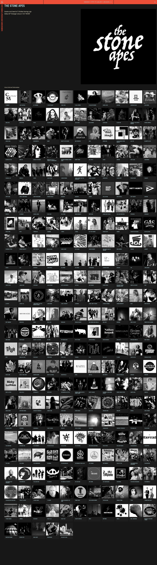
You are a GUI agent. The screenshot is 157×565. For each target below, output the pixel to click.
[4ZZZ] (21, 1)
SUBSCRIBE (86, 1)
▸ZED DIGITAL (106, 1)
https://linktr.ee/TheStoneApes (11, 87)
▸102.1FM (99, 1)
